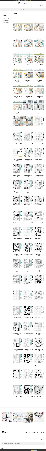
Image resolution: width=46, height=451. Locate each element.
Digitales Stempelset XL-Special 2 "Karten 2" (39, 175)
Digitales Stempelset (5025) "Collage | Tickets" (28, 270)
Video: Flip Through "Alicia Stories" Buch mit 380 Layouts (17, 424)
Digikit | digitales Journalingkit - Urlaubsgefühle (17, 80)
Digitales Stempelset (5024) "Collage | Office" (39, 270)
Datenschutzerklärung (35, 432)
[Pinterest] (41, 439)
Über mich (42, 432)
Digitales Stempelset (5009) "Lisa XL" (39, 349)
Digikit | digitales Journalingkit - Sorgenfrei (28, 64)
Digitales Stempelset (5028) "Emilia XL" (28, 254)
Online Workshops (7, 18)
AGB (29, 432)
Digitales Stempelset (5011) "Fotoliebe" (17, 349)
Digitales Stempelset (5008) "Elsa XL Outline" (17, 365)
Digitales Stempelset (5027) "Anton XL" (39, 254)
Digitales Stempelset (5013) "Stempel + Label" (28, 333)
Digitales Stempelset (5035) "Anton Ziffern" (17, 254)
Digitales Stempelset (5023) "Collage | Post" (17, 286)
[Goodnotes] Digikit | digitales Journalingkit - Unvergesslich (28, 112)
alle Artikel (5, 15)
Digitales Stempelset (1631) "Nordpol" (28, 143)
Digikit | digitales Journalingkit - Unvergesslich (39, 112)
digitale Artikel (6, 22)
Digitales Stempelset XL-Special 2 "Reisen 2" (17, 175)
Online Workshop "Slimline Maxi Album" (28, 424)
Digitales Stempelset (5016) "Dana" (28, 317)
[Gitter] (13, 17)
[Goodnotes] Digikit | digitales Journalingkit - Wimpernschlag (28, 80)
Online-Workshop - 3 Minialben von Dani (6, 424)
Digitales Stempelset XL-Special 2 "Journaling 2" (28, 159)
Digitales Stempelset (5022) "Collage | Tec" (28, 286)
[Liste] (14, 17)
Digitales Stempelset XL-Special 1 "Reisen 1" (28, 207)
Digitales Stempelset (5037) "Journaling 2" (28, 238)
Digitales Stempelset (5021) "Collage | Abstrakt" (39, 286)
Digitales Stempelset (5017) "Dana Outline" (17, 317)
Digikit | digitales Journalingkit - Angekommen (28, 96)
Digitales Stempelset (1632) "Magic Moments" (17, 143)
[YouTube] (40, 439)
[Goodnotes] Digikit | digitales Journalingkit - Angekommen (18, 96)
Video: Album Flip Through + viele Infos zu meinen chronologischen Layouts (39, 396)
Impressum (25, 432)
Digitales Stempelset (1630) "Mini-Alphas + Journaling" (39, 143)
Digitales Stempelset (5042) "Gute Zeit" (39, 222)
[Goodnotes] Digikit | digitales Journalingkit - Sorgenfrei (18, 64)
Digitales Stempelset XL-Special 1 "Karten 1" (17, 222)
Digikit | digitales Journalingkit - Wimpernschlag (39, 80)
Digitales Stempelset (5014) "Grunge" (17, 333)
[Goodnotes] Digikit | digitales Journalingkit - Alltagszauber (39, 96)
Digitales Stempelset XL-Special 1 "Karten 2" (39, 207)
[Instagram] (43, 439)
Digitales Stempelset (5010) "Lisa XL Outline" (28, 349)
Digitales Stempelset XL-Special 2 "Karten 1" (17, 191)
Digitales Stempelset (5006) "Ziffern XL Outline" (39, 365)
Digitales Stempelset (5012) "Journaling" (39, 333)
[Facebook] (38, 439)
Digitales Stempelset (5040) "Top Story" (17, 238)
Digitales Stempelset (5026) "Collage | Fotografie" (17, 270)
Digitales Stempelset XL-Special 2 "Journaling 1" (39, 159)
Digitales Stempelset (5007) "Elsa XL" (28, 365)
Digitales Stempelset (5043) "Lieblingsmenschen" (28, 222)
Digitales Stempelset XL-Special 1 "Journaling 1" (39, 191)
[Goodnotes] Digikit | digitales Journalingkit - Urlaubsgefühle (39, 64)
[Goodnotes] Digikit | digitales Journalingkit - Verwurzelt (18, 33)
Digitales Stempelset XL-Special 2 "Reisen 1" (28, 175)
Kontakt (24, 437)
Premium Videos (6, 20)
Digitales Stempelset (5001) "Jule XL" (28, 396)
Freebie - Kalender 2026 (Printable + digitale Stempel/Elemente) (18, 159)
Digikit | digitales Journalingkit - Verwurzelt (28, 33)
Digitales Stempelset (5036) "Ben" (39, 238)
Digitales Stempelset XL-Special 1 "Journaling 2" (28, 191)
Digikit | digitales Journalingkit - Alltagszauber (18, 112)
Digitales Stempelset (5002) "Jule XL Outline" (17, 396)
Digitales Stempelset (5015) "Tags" (39, 317)
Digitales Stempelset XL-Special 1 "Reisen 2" (17, 207)
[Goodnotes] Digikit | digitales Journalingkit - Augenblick (39, 33)
